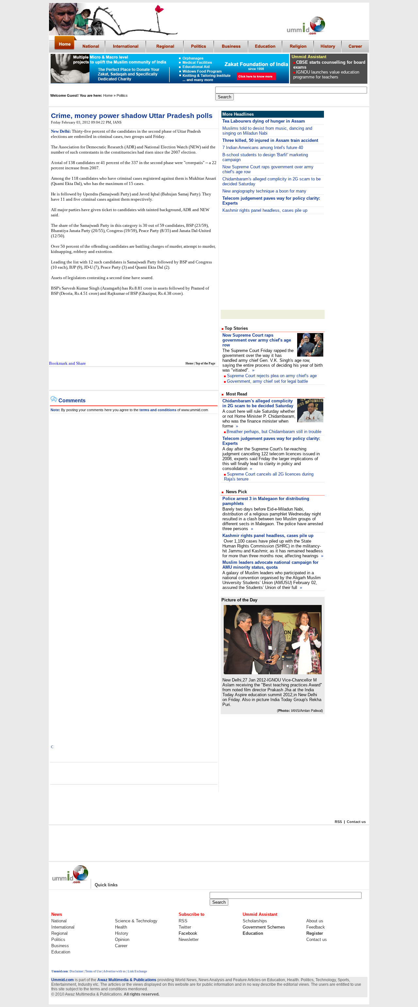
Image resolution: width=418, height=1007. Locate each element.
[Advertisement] (133, 379)
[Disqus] (134, 495)
